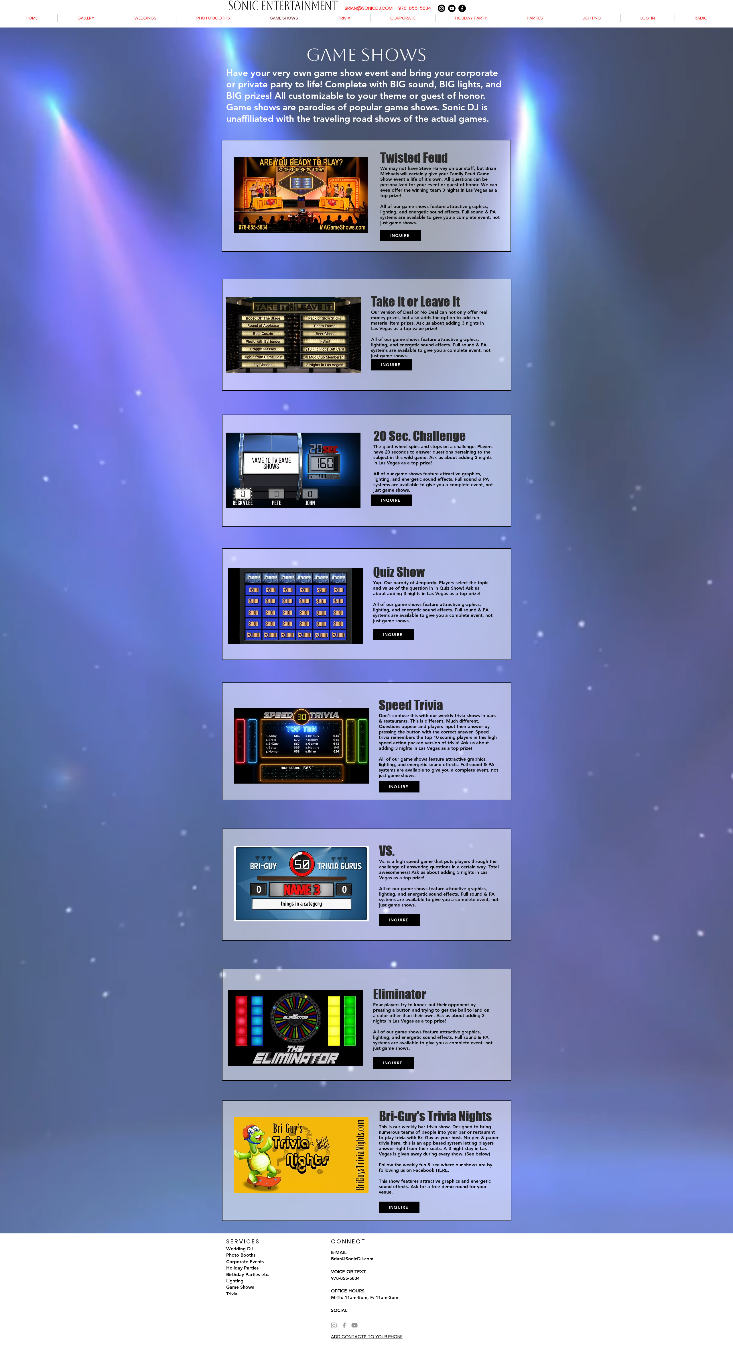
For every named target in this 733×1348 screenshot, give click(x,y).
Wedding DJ (239, 1248)
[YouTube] (354, 1325)
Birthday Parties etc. (247, 1274)
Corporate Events (245, 1261)
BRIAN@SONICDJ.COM (369, 8)
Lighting (234, 1281)
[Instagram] (441, 8)
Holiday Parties (242, 1268)
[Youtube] (452, 8)
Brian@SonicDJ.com (352, 1258)
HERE (442, 1170)
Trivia (231, 1293)
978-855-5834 (414, 8)
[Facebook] (462, 8)
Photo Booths (240, 1255)
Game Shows (240, 1287)
